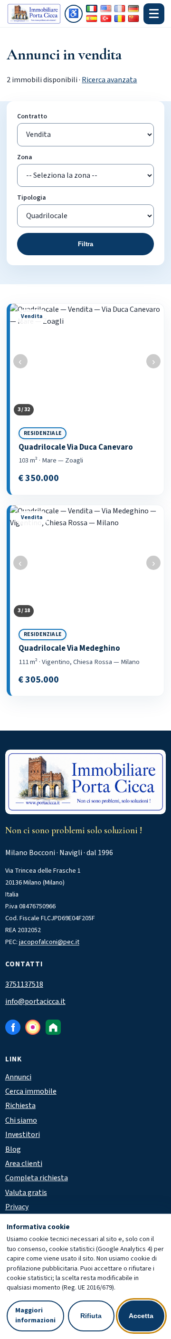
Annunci (18, 1077)
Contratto (32, 116)
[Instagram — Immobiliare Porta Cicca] (32, 1027)
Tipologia (31, 197)
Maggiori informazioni (35, 1316)
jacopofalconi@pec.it (49, 942)
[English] (106, 8)
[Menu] (153, 13)
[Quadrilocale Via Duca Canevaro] (86, 399)
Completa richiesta (36, 1178)
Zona (24, 157)
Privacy (16, 1207)
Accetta (141, 1316)
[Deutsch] (133, 8)
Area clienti (23, 1163)
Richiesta (20, 1105)
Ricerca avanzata (109, 80)
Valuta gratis (26, 1192)
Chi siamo (21, 1120)
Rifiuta (91, 1316)
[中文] (133, 18)
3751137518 (24, 984)
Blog (13, 1149)
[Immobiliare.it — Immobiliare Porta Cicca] (53, 1027)
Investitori (22, 1134)
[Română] (119, 18)
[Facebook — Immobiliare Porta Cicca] (12, 1027)
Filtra (85, 244)
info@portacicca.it (35, 1001)
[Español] (91, 18)
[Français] (119, 8)
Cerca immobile (31, 1091)
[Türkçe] (106, 18)
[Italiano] (91, 8)
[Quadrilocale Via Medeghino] (86, 600)
